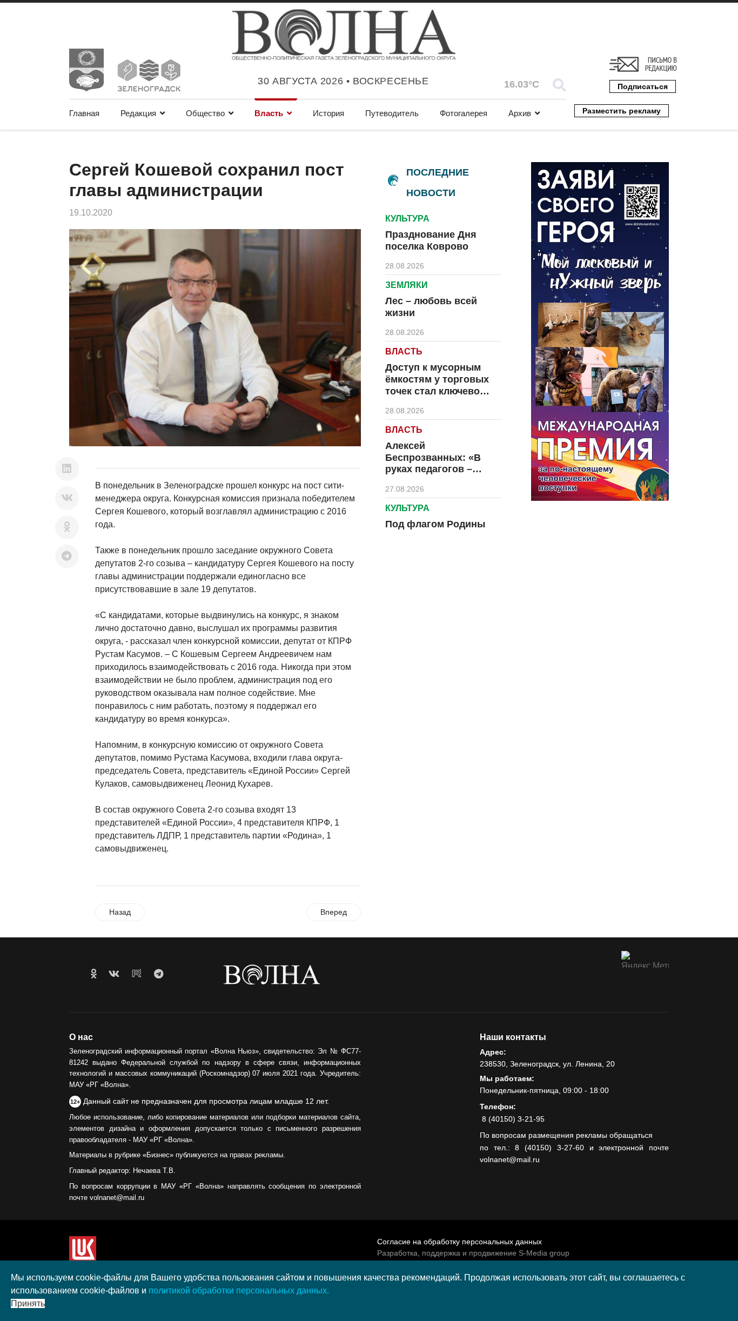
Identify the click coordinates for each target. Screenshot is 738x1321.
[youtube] (136, 974)
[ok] (94, 974)
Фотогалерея (463, 113)
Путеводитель (392, 113)
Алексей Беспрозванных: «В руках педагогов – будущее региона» (433, 463)
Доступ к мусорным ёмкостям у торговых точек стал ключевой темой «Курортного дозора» (437, 390)
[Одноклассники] (67, 527)
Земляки (406, 285)
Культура (407, 218)
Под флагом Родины (435, 524)
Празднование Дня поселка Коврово (431, 240)
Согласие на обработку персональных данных (459, 1241)
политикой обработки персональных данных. (239, 1290)
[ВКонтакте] (67, 498)
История (328, 113)
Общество (205, 113)
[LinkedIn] (67, 469)
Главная (84, 113)
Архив (519, 113)
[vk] (114, 974)
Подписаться (643, 86)
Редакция (138, 113)
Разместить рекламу (621, 110)
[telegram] (158, 974)
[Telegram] (67, 556)
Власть (268, 113)
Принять (28, 1303)
